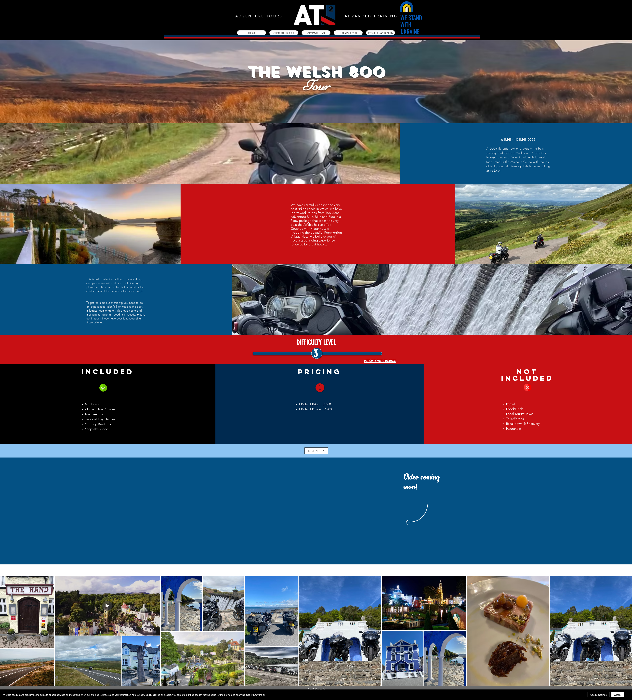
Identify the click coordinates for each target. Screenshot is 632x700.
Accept (617, 694)
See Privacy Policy (255, 694)
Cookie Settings (598, 694)
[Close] (628, 694)
